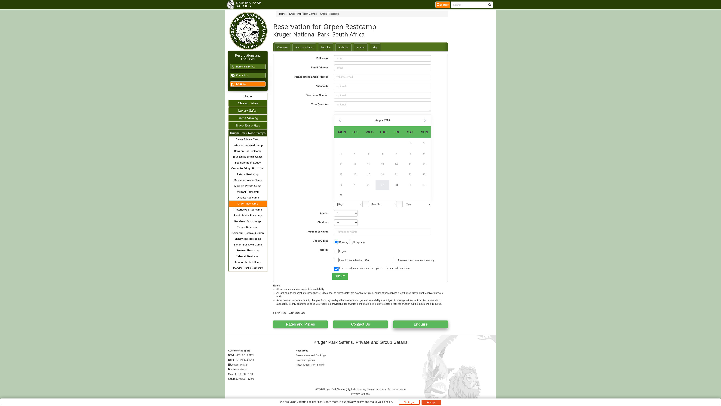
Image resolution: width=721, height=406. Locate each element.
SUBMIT (340, 276)
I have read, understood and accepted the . (374, 268)
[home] (243, 4)
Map (375, 47)
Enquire (240, 84)
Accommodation (304, 47)
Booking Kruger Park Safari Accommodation (381, 389)
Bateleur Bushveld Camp (248, 145)
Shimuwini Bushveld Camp (248, 232)
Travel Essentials (248, 125)
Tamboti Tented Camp (248, 262)
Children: (323, 222)
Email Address (319, 67)
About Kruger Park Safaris (310, 364)
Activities (343, 47)
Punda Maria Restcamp (248, 215)
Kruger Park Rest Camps (248, 133)
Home (248, 96)
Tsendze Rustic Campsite (248, 267)
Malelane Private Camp (248, 180)
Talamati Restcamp (247, 256)
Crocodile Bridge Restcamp (247, 168)
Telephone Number (317, 95)
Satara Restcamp (247, 227)
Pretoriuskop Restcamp (248, 209)
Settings (409, 402)
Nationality (322, 86)
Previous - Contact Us (289, 313)
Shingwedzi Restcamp (248, 238)
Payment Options (305, 360)
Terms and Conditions (398, 268)
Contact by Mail (239, 364)
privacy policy (355, 401)
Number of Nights (318, 231)
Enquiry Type (320, 240)
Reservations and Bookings (311, 355)
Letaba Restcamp (248, 174)
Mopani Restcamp (248, 191)
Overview (282, 47)
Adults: (324, 213)
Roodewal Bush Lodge (248, 221)
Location (325, 47)
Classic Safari (248, 103)
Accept (431, 402)
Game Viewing (248, 118)
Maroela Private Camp (247, 185)
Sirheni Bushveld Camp (248, 244)
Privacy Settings (360, 393)
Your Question (319, 104)
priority (324, 249)
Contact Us (242, 75)
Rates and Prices (245, 66)
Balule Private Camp (248, 139)
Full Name (322, 58)
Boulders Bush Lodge (248, 162)
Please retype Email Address (311, 76)
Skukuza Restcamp (247, 250)
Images (361, 47)
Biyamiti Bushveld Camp (247, 156)
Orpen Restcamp (248, 203)
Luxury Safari (247, 110)
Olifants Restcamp (248, 197)
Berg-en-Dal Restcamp (248, 150)
